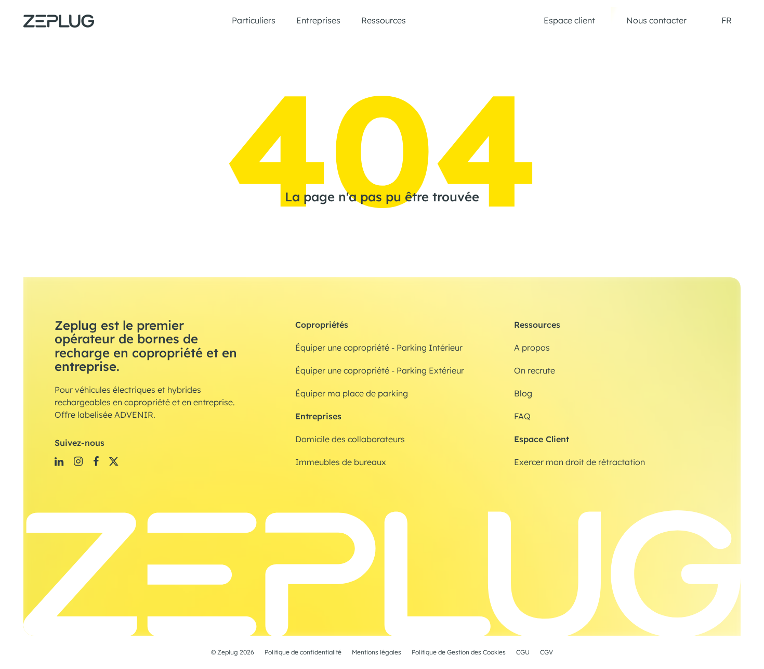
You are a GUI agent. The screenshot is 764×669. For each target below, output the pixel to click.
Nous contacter (656, 20)
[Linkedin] (59, 461)
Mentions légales (376, 652)
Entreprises (318, 20)
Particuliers (253, 20)
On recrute (534, 371)
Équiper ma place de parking (351, 393)
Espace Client (541, 439)
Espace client (569, 20)
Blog (523, 393)
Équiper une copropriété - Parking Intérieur (379, 348)
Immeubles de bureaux (340, 462)
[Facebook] (96, 461)
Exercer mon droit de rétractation (579, 462)
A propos (532, 348)
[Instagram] (78, 461)
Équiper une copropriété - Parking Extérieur (379, 371)
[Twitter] (113, 461)
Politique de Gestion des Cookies (459, 652)
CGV (546, 652)
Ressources (383, 20)
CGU (523, 652)
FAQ (522, 416)
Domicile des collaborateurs (350, 439)
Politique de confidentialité (303, 652)
